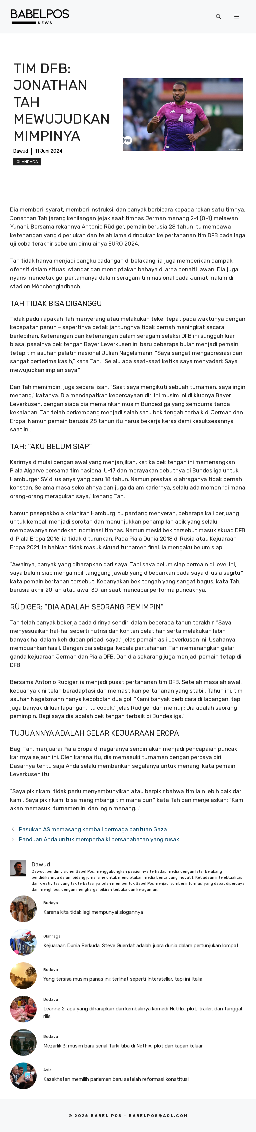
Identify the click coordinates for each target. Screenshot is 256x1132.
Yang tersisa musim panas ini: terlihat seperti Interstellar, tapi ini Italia (122, 979)
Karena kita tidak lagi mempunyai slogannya (93, 912)
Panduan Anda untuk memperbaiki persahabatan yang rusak (99, 839)
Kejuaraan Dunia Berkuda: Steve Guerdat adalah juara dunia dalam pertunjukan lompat (141, 946)
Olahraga (27, 161)
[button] (218, 17)
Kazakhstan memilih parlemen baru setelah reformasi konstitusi (116, 1079)
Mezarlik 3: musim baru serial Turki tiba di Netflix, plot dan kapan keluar (123, 1046)
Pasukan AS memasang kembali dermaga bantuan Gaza (93, 829)
